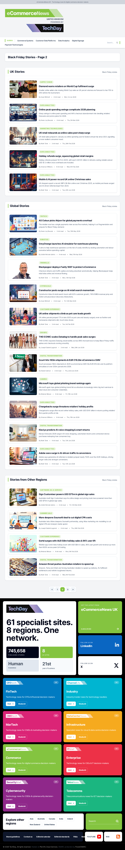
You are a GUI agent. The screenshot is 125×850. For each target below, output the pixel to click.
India (61, 819)
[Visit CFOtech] (19, 683)
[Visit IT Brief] (79, 749)
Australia (41, 819)
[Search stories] (117, 821)
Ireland (70, 819)
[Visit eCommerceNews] (19, 749)
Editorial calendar (43, 837)
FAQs (75, 837)
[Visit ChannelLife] (79, 683)
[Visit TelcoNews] (79, 782)
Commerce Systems (25, 41)
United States (49, 824)
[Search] (117, 42)
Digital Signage (78, 41)
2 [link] (62, 589)
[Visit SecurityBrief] (19, 782)
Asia (31, 819)
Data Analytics (64, 41)
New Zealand (35, 824)
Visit (9, 704)
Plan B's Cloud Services (48, 847)
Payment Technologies (14, 45)
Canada (52, 819)
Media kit (22, 704)
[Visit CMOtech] (19, 716)
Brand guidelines (13, 837)
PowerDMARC (80, 847)
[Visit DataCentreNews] (79, 716)
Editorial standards (61, 837)
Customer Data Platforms (46, 41)
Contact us (28, 837)
